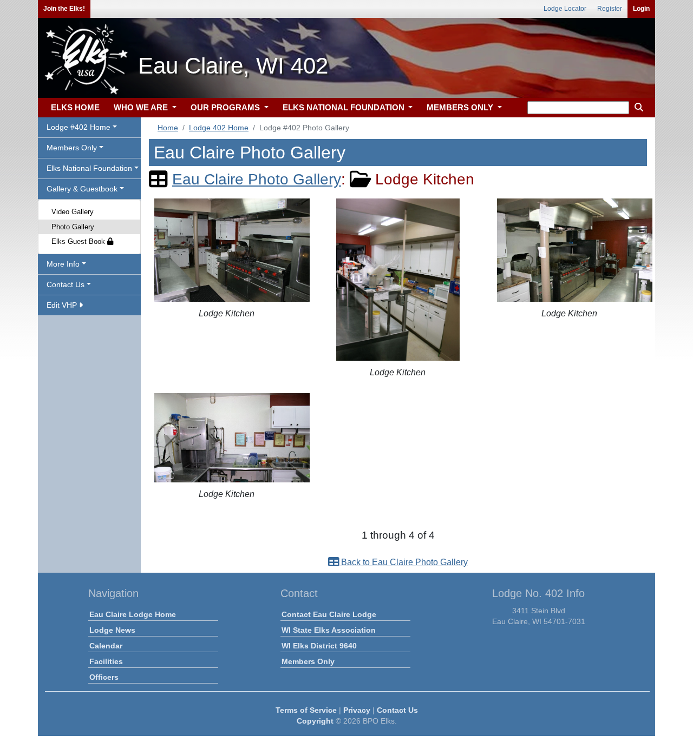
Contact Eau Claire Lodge (329, 614)
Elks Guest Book (79, 241)
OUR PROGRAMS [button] (226, 107)
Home (168, 127)
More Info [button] (63, 264)
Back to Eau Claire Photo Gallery (403, 562)
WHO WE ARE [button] (142, 107)
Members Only (308, 661)
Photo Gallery (72, 227)
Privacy (356, 710)
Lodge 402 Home (219, 127)
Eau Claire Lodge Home (132, 614)
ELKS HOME (75, 107)
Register (609, 8)
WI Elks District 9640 (319, 645)
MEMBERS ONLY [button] (461, 107)
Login (641, 8)
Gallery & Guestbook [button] (82, 188)
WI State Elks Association (329, 630)
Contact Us (397, 710)
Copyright (315, 721)
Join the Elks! (64, 8)
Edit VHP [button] (63, 305)
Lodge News (112, 630)
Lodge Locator (565, 8)
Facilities (106, 661)
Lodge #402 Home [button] (78, 127)
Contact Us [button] (65, 284)
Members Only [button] (72, 147)
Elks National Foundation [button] (89, 168)
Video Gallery (72, 212)
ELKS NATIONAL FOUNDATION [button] (345, 107)
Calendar (105, 645)
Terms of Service (306, 710)
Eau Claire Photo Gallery (256, 179)
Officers (104, 677)
